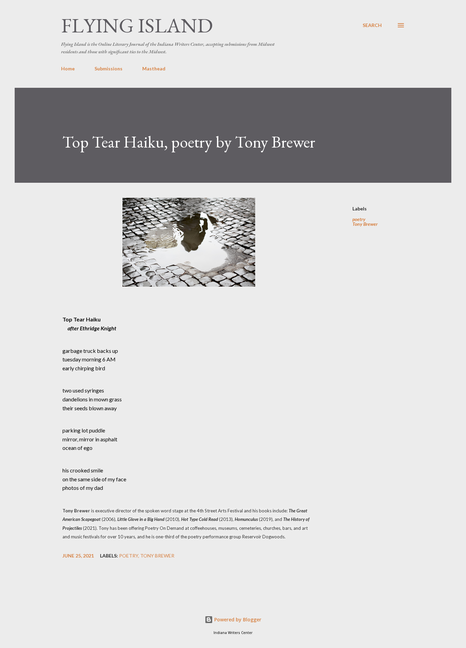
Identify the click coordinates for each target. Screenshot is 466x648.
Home (68, 68)
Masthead (153, 68)
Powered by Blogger (237, 619)
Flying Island (137, 25)
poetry (358, 219)
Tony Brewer (365, 224)
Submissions (108, 68)
